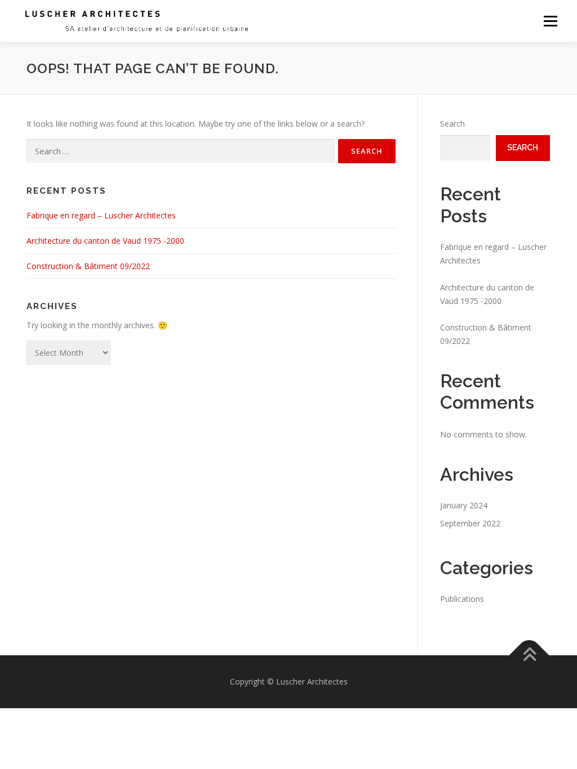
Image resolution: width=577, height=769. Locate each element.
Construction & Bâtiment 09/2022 (88, 266)
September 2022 (470, 523)
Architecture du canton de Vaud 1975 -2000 (105, 240)
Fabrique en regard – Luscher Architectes (101, 215)
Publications (462, 598)
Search (452, 123)
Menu (550, 21)
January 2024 (463, 505)
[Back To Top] (529, 656)
